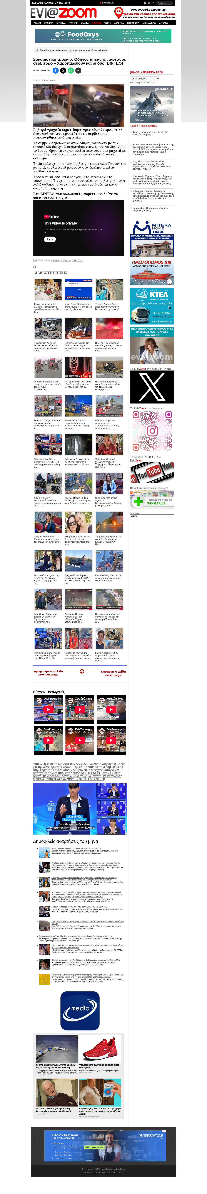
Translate (151, 82)
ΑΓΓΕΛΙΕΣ (163, 23)
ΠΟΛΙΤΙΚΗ (73, 23)
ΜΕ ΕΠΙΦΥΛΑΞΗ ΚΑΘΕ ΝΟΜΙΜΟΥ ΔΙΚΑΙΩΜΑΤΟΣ (103, 1173)
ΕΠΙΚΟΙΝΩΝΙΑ (133, 23)
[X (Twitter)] (149, 3)
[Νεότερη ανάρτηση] (48, 677)
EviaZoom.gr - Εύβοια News (113, 1169)
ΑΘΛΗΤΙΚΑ (119, 23)
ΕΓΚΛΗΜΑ (61, 23)
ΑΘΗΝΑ (55, 260)
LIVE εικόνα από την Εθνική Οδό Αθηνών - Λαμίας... (150, 133)
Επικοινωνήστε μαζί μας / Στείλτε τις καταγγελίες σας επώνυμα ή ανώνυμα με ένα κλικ (75, 936)
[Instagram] (153, 3)
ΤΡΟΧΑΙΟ (77, 260)
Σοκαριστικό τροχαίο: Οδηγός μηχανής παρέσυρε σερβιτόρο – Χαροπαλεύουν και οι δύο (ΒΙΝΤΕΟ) (79, 61)
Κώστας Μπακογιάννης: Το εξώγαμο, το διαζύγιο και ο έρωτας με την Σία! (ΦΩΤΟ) (86, 960)
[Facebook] (145, 3)
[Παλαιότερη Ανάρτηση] (113, 677)
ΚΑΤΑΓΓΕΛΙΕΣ (108, 3)
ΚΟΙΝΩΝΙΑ (48, 23)
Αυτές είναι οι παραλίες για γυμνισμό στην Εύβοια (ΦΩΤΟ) (76, 848)
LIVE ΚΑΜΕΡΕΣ (149, 23)
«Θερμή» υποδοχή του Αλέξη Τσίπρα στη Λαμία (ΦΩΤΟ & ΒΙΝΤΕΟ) (80, 907)
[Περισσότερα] (78, 71)
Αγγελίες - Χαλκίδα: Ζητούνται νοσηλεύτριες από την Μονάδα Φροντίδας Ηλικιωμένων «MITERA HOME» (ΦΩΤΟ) (152, 165)
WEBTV (107, 23)
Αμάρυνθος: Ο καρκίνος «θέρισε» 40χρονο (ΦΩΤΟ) (150, 209)
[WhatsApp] (71, 71)
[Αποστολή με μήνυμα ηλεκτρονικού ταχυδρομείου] (34, 266)
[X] (63, 71)
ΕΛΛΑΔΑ (85, 23)
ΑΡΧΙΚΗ (37, 23)
